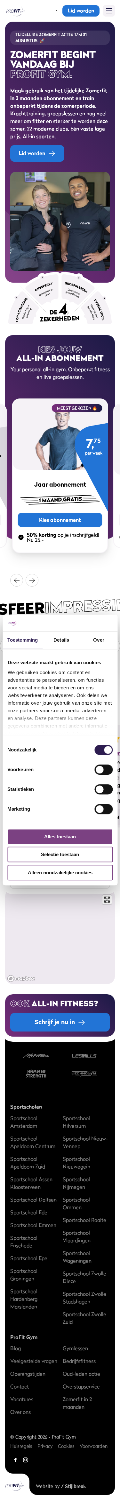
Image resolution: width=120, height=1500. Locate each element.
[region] (60, 936)
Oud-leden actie (81, 1373)
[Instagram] (25, 1460)
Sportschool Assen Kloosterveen (31, 1183)
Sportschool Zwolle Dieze (84, 1277)
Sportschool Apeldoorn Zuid (27, 1162)
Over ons (20, 1412)
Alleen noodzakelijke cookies (60, 872)
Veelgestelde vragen (33, 1361)
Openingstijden (27, 1373)
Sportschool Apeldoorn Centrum (32, 1142)
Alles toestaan (60, 836)
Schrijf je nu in (55, 1022)
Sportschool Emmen (33, 1225)
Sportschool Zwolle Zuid (84, 1318)
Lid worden (81, 10)
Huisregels (21, 1446)
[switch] (103, 766)
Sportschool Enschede (23, 1241)
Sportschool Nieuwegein (76, 1162)
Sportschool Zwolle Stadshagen (84, 1297)
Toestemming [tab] (22, 640)
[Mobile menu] (109, 11)
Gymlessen (75, 1348)
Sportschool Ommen (76, 1203)
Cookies (66, 1446)
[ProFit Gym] (15, 11)
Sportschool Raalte (84, 1220)
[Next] (32, 580)
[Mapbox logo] (21, 978)
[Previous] (16, 580)
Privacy (45, 1446)
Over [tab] (98, 640)
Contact (19, 1386)
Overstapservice (81, 1386)
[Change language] (52, 11)
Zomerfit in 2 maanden (77, 1403)
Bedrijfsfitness (79, 1361)
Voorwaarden (94, 1446)
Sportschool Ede (28, 1212)
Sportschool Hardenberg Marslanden (23, 1298)
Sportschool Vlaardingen (77, 1236)
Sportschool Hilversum (76, 1122)
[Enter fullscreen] (107, 899)
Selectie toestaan (60, 854)
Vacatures (21, 1399)
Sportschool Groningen (23, 1274)
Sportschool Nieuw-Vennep (85, 1142)
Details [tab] (61, 640)
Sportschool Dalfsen (33, 1199)
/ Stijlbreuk (73, 1486)
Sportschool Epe (28, 1258)
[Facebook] (15, 1460)
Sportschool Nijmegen (76, 1183)
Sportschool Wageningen (77, 1256)
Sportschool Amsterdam (23, 1122)
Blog (15, 1348)
